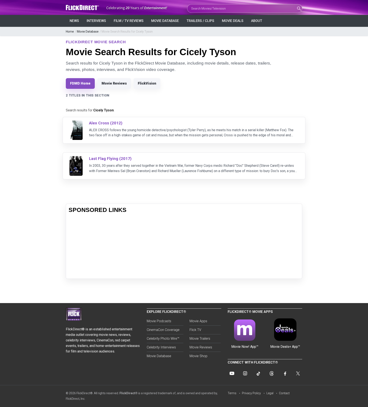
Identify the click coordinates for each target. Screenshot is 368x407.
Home (70, 31)
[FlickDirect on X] (298, 373)
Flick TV (195, 330)
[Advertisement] (184, 246)
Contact (284, 393)
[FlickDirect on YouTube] (232, 373)
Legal (269, 393)
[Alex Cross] (76, 123)
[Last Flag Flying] (76, 159)
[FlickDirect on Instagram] (245, 373)
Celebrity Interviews (161, 347)
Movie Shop (198, 356)
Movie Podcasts (159, 321)
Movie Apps (198, 321)
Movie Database (165, 21)
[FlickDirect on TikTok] (258, 373)
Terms (232, 393)
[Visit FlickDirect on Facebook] (284, 373)
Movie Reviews (114, 83)
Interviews (96, 21)
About (256, 21)
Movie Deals (232, 21)
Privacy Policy (251, 393)
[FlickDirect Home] (83, 7)
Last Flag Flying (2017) (110, 158)
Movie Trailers (200, 339)
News (74, 21)
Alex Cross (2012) (105, 123)
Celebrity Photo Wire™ (163, 339)
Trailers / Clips (200, 21)
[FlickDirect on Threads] (271, 373)
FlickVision (147, 83)
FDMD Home (80, 83)
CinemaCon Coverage (163, 330)
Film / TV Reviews (129, 21)
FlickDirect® (128, 393)
